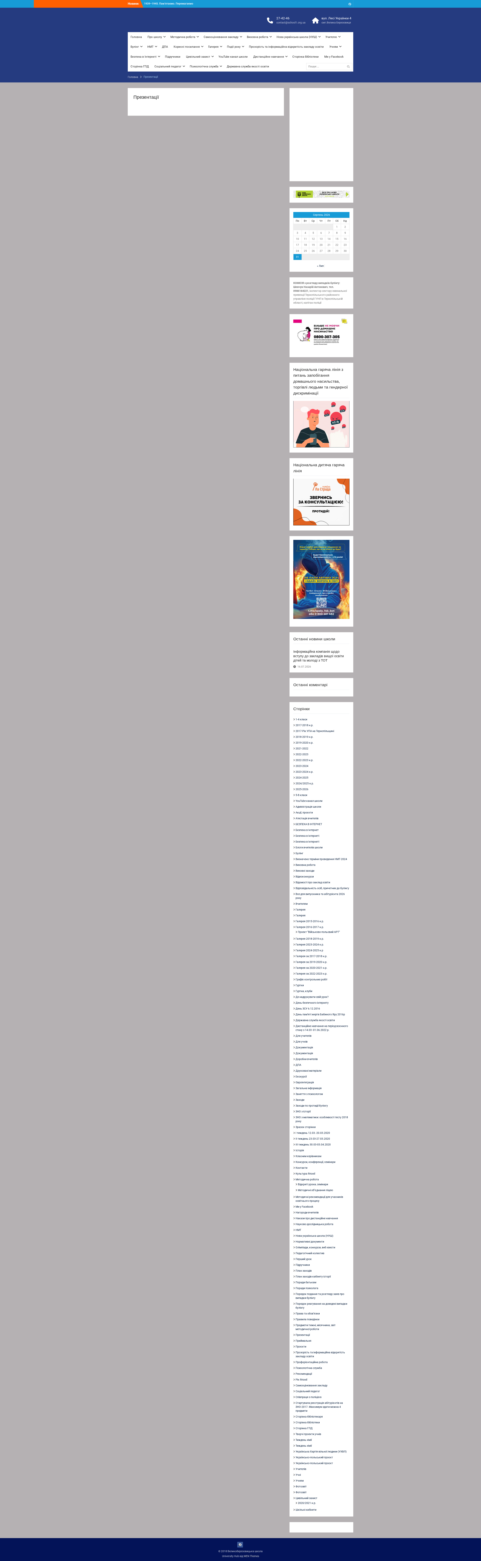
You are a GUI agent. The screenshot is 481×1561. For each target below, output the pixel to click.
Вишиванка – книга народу (161, 3)
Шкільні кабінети (306, 1509)
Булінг (135, 46)
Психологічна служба (204, 66)
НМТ (150, 46)
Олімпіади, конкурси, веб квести (315, 1247)
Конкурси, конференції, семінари (315, 1161)
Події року (233, 46)
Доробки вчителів (307, 1059)
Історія (300, 1150)
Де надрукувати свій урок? (312, 996)
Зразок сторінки (306, 1127)
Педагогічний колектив (310, 1253)
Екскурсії (301, 1076)
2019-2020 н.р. (304, 742)
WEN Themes (251, 1556)
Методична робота (182, 37)
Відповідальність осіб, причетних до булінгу (322, 888)
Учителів (301, 1468)
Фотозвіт (301, 1486)
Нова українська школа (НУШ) (297, 37)
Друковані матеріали (308, 1070)
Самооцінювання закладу (221, 37)
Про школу (154, 37)
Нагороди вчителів (307, 1212)
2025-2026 (302, 789)
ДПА (165, 46)
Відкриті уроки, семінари (313, 1184)
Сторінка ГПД (140, 66)
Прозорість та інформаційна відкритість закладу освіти (286, 46)
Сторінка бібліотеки (305, 56)
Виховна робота (257, 37)
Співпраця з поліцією (308, 1397)
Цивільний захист (198, 56)
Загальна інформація (309, 1088)
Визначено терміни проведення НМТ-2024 (321, 859)
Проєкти (301, 1346)
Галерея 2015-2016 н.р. (310, 921)
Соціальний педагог (167, 66)
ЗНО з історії (303, 1111)
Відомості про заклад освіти (313, 882)
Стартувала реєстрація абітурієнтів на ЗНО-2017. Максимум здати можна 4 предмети (319, 1406)
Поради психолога (307, 1288)
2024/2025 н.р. (305, 783)
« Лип (320, 265)
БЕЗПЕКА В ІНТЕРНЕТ (309, 824)
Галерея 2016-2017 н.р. (310, 927)
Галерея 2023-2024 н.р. (310, 944)
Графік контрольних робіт (311, 979)
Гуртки (300, 985)
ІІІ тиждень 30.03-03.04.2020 (313, 1144)
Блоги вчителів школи (309, 847)
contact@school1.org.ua (291, 22)
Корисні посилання (187, 46)
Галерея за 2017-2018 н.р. (311, 956)
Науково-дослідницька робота (314, 1224)
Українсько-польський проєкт (314, 1457)
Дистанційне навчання (268, 56)
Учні (298, 1474)
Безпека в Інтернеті (144, 56)
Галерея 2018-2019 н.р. (310, 938)
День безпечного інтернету (312, 1002)
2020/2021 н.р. (307, 1502)
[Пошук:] (330, 66)
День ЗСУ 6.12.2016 (308, 1008)
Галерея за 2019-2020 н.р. (311, 961)
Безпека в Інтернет (307, 829)
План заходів (304, 1270)
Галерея (213, 46)
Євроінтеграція (305, 1082)
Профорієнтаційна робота (312, 1362)
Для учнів (302, 1041)
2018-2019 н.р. (304, 736)
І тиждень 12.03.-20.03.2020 (313, 1132)
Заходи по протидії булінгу (312, 1105)
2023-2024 (302, 765)
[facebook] (350, 4)
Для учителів (304, 1035)
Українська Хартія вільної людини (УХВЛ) (321, 1451)
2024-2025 (302, 777)
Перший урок (304, 1259)
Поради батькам (306, 1282)
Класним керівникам (308, 1156)
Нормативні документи (310, 1241)
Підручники (172, 56)
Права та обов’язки (308, 1313)
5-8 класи (301, 795)
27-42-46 (283, 18)
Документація (304, 1047)
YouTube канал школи (233, 56)
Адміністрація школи (308, 806)
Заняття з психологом (309, 1093)
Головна (136, 37)
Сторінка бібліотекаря (309, 1416)
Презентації (303, 1334)
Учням (333, 46)
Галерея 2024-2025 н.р (309, 950)
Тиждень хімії (304, 1439)
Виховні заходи (305, 870)
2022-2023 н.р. (304, 760)
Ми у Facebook (334, 56)
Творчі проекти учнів (308, 1434)
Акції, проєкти (304, 812)
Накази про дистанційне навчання (317, 1218)
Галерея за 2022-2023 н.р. (311, 973)
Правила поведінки (307, 1319)
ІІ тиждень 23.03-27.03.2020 (313, 1138)
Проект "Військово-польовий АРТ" (319, 931)
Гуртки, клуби (304, 991)
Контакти (301, 1167)
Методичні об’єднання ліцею (315, 1190)
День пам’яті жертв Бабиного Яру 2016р (320, 1014)
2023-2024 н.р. (304, 771)
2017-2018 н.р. (304, 725)
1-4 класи (301, 719)
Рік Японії (301, 1379)
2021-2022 (302, 748)
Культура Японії (305, 1173)
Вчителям (302, 903)
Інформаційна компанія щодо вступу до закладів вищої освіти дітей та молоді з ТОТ (318, 656)
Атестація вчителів (307, 818)
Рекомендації (304, 1373)
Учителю (331, 37)
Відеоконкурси (305, 876)
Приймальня (303, 1340)
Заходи (300, 1099)
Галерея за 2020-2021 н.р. (311, 967)
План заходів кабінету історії (313, 1276)
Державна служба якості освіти (248, 66)
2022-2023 (302, 754)
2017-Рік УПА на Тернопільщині (315, 731)
